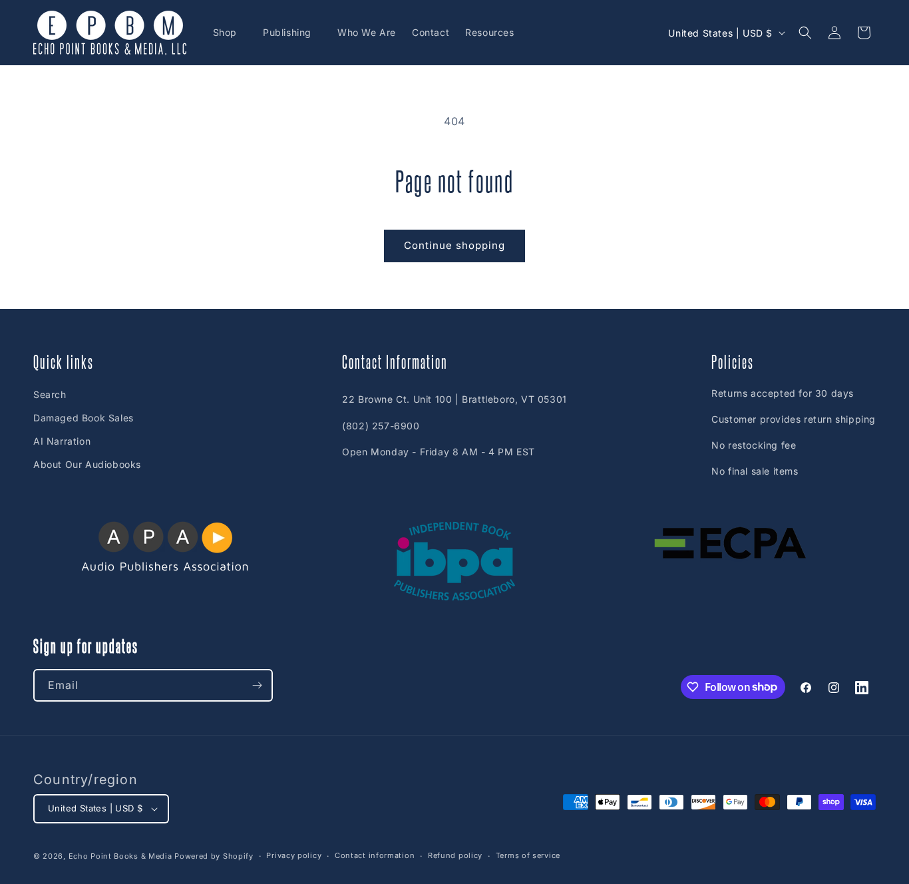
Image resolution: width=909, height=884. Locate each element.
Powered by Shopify (214, 856)
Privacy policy (293, 855)
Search (50, 394)
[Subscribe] (257, 685)
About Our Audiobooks (87, 464)
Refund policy (455, 855)
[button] (230, 33)
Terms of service (528, 855)
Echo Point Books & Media (120, 856)
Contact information (375, 855)
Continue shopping (454, 245)
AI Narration (62, 441)
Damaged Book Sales (83, 417)
